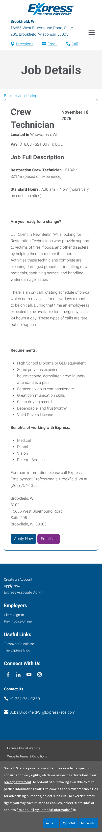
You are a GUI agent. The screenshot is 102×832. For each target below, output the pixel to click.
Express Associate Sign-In (23, 592)
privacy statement (17, 782)
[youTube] (29, 674)
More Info (88, 823)
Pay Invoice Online (18, 621)
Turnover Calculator (19, 644)
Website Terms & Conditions (27, 756)
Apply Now (23, 538)
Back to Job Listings (21, 95)
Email (52, 44)
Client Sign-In (14, 615)
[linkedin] (18, 674)
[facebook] (8, 674)
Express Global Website (23, 748)
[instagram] (39, 674)
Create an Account (18, 579)
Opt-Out (69, 823)
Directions (24, 44)
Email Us (48, 538)
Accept (51, 823)
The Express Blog (17, 650)
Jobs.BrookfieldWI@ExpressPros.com (42, 712)
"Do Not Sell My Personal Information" (44, 809)
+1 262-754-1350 (25, 698)
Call (75, 44)
